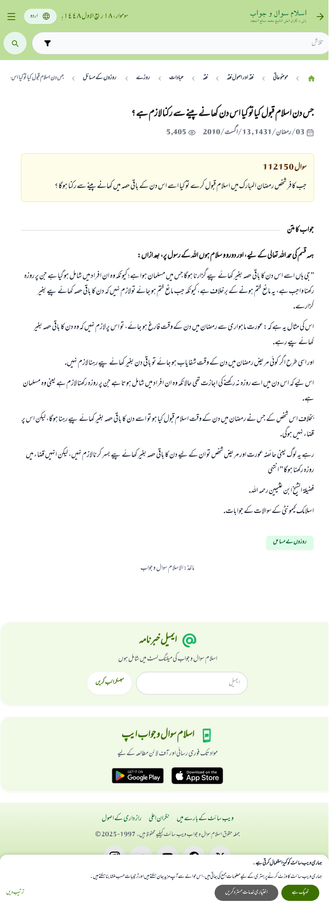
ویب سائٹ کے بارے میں (205, 819)
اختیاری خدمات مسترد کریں (246, 892)
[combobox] (189, 43)
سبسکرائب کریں (110, 682)
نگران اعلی (159, 819)
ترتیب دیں (15, 892)
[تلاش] (15, 43)
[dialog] (164, 881)
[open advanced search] (47, 43)
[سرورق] (311, 78)
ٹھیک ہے (300, 892)
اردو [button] (34, 16)
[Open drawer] (11, 16)
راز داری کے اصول (122, 819)
